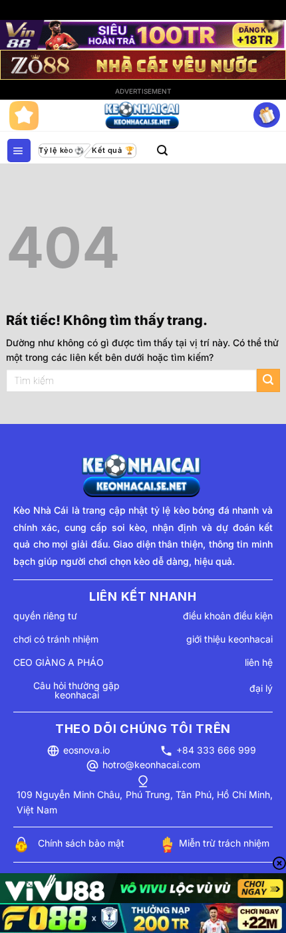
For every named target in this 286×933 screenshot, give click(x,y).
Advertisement (143, 91)
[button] (19, 151)
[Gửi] (268, 380)
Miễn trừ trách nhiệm (224, 843)
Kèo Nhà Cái (41, 510)
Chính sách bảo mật (81, 843)
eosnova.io (86, 750)
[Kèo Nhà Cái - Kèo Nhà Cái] (143, 116)
